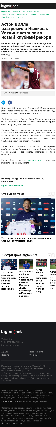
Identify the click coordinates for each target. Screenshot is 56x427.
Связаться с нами (9, 392)
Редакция (39, 390)
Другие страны (7, 14)
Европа (33, 14)
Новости (5, 355)
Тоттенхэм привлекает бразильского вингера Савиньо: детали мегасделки (26, 239)
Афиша (4, 351)
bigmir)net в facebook (12, 185)
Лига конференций (31, 11)
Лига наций (22, 14)
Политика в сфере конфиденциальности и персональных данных (27, 396)
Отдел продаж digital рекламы (33, 401)
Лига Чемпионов (8, 17)
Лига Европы (44, 14)
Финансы (33, 355)
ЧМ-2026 (16, 11)
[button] (49, 194)
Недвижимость (36, 351)
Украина (21, 17)
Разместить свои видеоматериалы (37, 392)
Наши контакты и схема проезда (16, 390)
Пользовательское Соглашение (18, 395)
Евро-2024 (5, 11)
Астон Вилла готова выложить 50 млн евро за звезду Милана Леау (41, 280)
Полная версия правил (11, 423)
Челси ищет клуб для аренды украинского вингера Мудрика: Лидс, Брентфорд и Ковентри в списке (26, 283)
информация (34, 160)
